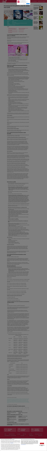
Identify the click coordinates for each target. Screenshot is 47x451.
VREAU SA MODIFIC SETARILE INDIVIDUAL (41, 445)
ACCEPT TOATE (42, 443)
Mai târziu (24, 3)
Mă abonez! (28, 3)
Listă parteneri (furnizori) (23, 444)
